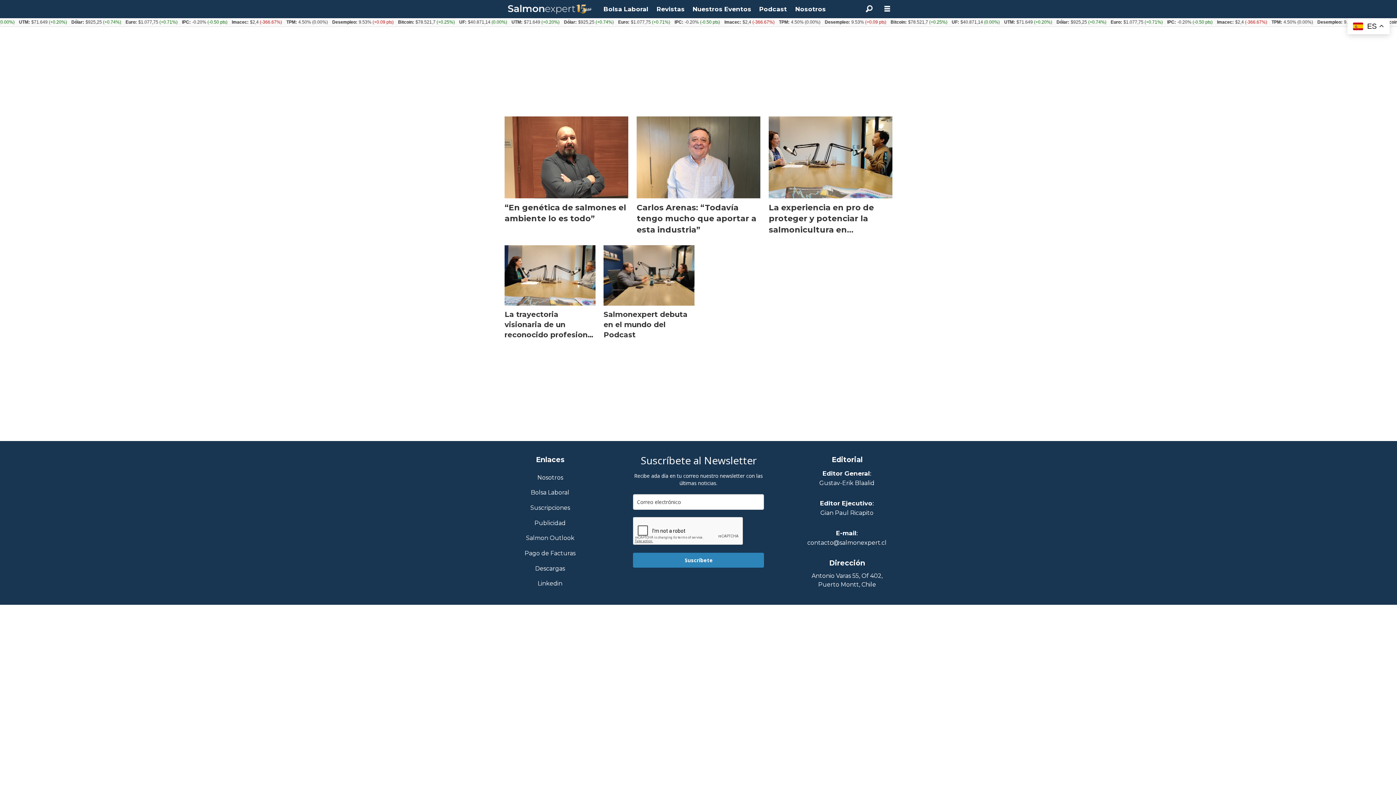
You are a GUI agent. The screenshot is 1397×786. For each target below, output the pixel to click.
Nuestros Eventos (722, 9)
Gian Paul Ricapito (846, 512)
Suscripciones (550, 508)
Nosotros (810, 9)
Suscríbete (699, 560)
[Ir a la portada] (550, 9)
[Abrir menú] (887, 9)
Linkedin (550, 583)
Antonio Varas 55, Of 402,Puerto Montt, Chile (847, 580)
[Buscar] (869, 9)
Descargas (550, 569)
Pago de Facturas (550, 553)
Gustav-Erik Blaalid (847, 483)
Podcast (773, 9)
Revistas (671, 9)
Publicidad (550, 523)
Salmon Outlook (550, 538)
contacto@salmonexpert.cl (847, 542)
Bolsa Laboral (626, 9)
